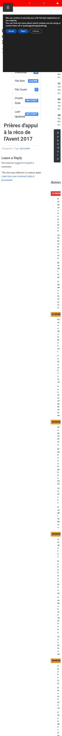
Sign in (23, 3)
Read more (58, 146)
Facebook (35, 3)
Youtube (49, 3)
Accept (11, 31)
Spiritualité (25, 148)
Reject (23, 31)
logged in (19, 163)
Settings (36, 31)
